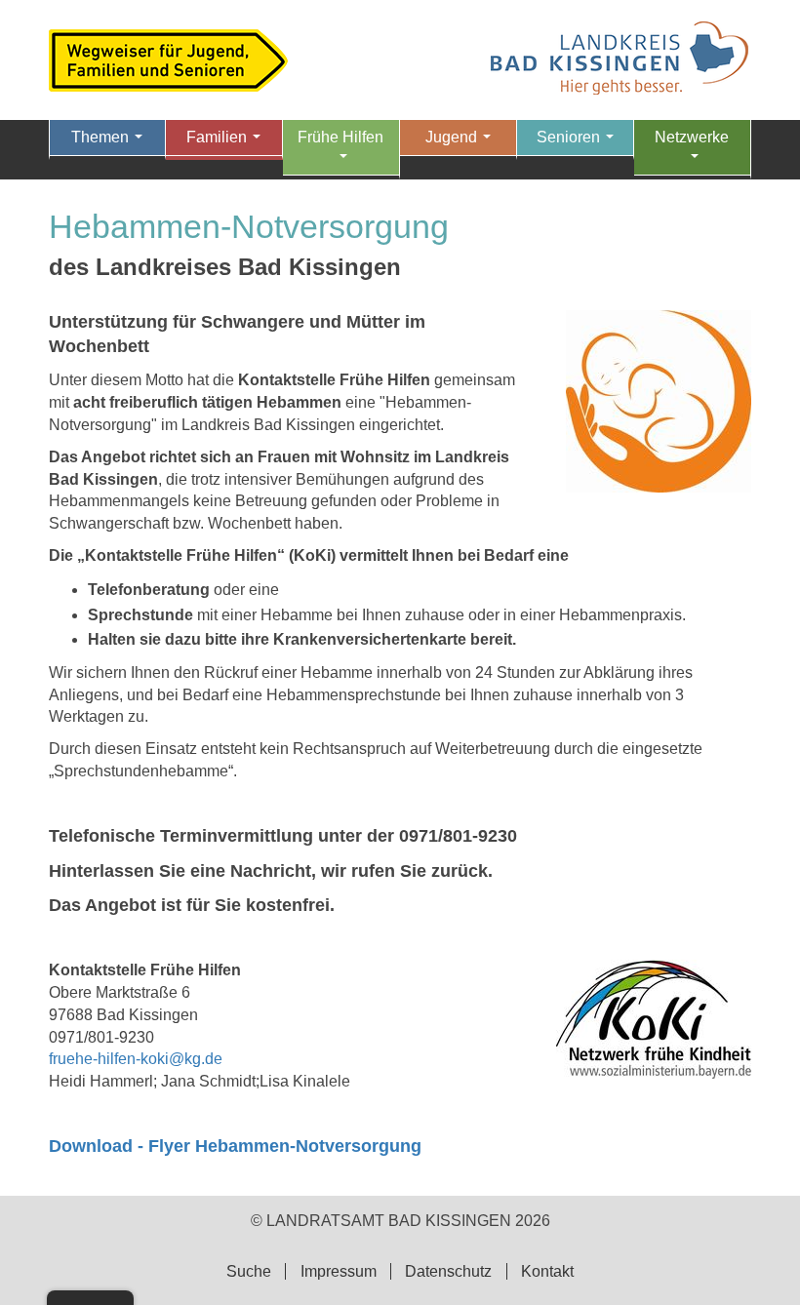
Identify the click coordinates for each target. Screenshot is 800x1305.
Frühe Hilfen (340, 152)
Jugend (462, 142)
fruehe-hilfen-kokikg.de (135, 1058)
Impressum (338, 1271)
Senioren (579, 142)
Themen (110, 142)
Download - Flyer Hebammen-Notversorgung (235, 1146)
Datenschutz (448, 1271)
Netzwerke (692, 152)
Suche (248, 1271)
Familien (227, 142)
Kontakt (547, 1271)
